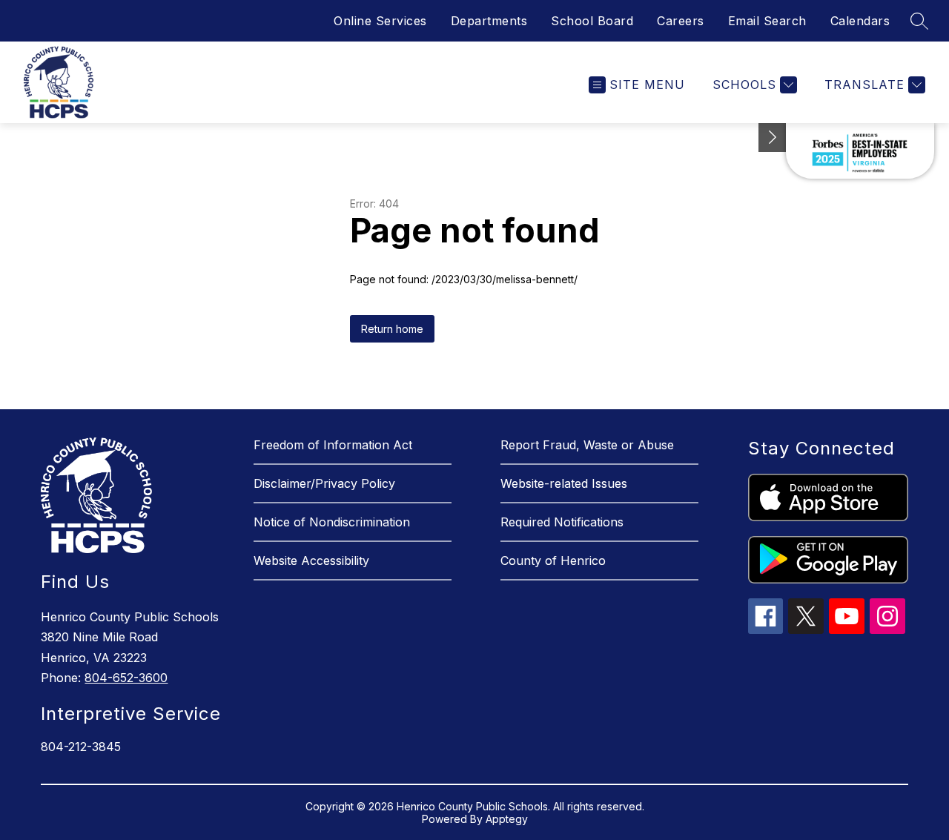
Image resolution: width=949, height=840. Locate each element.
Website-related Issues (563, 483)
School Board (592, 20)
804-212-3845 (81, 746)
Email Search (767, 20)
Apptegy (507, 819)
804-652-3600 (126, 677)
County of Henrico (553, 560)
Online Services (380, 20)
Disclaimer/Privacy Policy (324, 483)
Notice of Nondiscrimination (332, 522)
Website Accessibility (311, 560)
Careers (680, 20)
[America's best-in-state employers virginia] (860, 151)
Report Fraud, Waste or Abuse (587, 444)
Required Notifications (562, 522)
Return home (392, 329)
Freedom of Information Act (333, 444)
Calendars (860, 20)
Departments (489, 20)
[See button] (772, 137)
